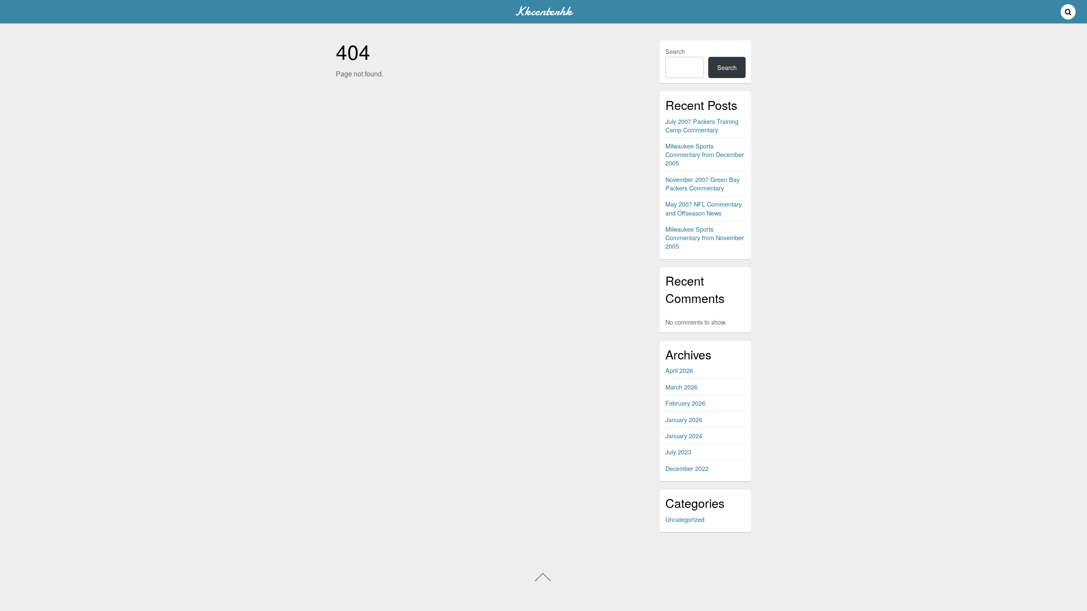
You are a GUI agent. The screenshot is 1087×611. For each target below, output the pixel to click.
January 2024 (683, 435)
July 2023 (678, 451)
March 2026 (681, 386)
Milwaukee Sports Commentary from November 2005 (704, 237)
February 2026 (685, 402)
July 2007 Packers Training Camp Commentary (701, 125)
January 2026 (683, 419)
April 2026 (679, 370)
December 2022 (687, 468)
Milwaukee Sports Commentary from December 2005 (704, 154)
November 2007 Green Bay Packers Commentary (702, 183)
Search (675, 51)
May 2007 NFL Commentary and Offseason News (703, 208)
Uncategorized (684, 519)
